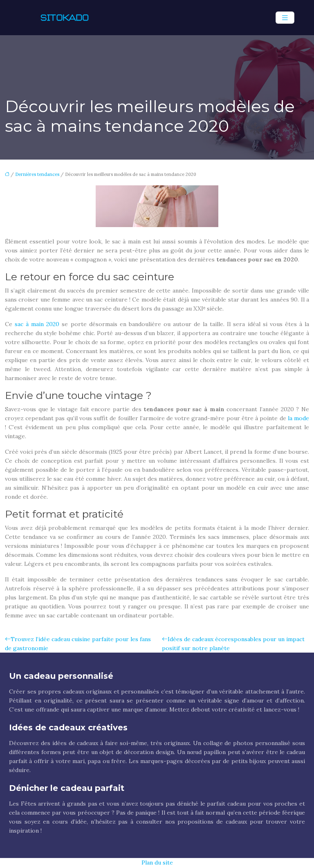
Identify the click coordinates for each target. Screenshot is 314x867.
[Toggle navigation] (285, 17)
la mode (298, 418)
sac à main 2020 (37, 324)
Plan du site (157, 862)
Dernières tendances (37, 174)
